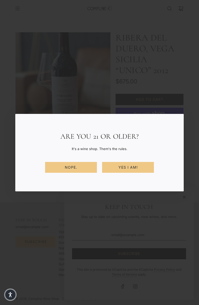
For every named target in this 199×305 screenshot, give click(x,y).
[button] (10, 294)
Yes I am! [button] (128, 167)
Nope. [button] (71, 167)
